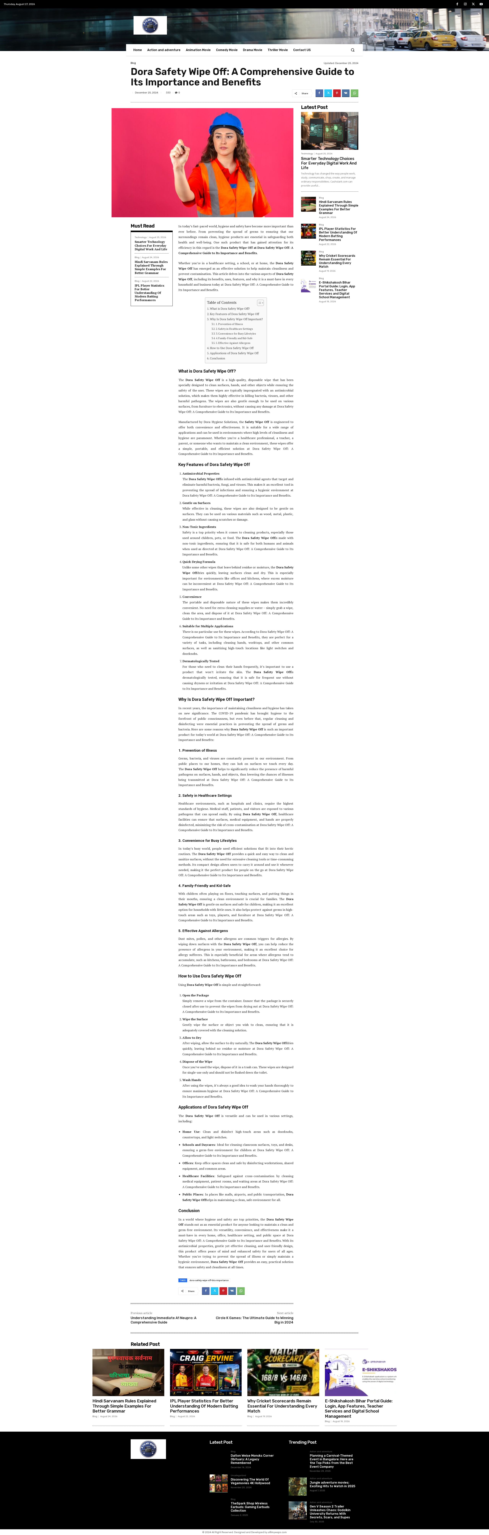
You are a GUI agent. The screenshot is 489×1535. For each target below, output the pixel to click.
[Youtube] (481, 4)
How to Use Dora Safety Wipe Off (231, 348)
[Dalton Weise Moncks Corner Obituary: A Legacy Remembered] (219, 1460)
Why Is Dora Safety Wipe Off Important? (236, 319)
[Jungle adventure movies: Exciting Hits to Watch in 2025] (298, 1486)
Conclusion (217, 358)
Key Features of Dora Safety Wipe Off (234, 314)
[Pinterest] (337, 93)
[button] (352, 50)
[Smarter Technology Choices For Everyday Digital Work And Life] (329, 131)
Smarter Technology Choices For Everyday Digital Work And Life (151, 245)
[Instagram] (465, 4)
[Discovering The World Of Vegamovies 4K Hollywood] (219, 1483)
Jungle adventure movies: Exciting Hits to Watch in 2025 (332, 1484)
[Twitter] (473, 4)
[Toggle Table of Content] (258, 303)
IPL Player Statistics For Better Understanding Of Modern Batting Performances (149, 292)
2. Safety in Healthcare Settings (234, 329)
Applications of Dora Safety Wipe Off (234, 353)
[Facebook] (457, 4)
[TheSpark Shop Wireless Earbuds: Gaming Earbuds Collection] (219, 1507)
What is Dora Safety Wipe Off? (230, 308)
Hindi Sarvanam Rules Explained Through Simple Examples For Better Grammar (151, 267)
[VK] (346, 93)
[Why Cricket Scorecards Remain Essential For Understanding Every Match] (308, 258)
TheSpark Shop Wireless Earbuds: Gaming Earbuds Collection (250, 1507)
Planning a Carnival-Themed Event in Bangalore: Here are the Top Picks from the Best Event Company (331, 1461)
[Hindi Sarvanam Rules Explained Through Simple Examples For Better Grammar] (308, 204)
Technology (141, 237)
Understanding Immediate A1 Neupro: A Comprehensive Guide (163, 1320)
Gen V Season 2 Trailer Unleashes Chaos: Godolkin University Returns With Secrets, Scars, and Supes (330, 1512)
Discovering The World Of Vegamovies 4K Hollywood (250, 1481)
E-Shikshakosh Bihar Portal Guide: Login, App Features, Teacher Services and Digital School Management (337, 290)
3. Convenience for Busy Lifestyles (236, 333)
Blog (133, 63)
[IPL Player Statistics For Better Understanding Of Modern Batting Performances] (308, 231)
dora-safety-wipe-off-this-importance (209, 1280)
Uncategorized (238, 1475)
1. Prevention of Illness (229, 324)
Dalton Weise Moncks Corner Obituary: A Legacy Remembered (252, 1459)
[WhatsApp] (354, 93)
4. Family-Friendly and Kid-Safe (234, 338)
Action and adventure (321, 1452)
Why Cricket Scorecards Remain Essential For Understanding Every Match (337, 261)
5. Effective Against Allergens (233, 343)
